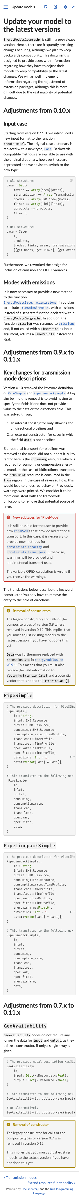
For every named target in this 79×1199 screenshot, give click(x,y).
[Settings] (65, 7)
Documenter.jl (30, 1189)
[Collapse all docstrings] (73, 7)
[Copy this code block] (71, 180)
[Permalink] (62, 517)
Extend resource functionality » (51, 1183)
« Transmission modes (20, 1177)
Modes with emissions (29, 282)
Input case (15, 124)
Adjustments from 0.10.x (37, 111)
